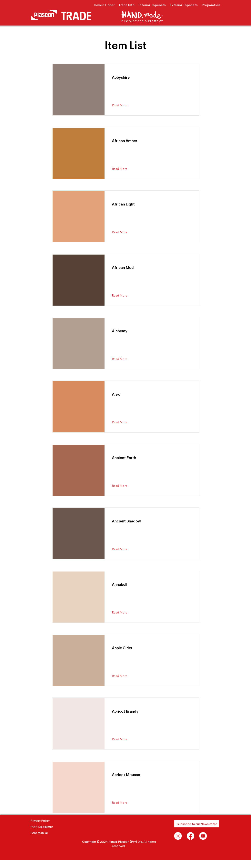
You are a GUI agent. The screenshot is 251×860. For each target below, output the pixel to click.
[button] (104, 4)
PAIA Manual (39, 832)
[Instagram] (178, 836)
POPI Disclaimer (41, 826)
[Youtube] (203, 836)
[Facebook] (190, 836)
